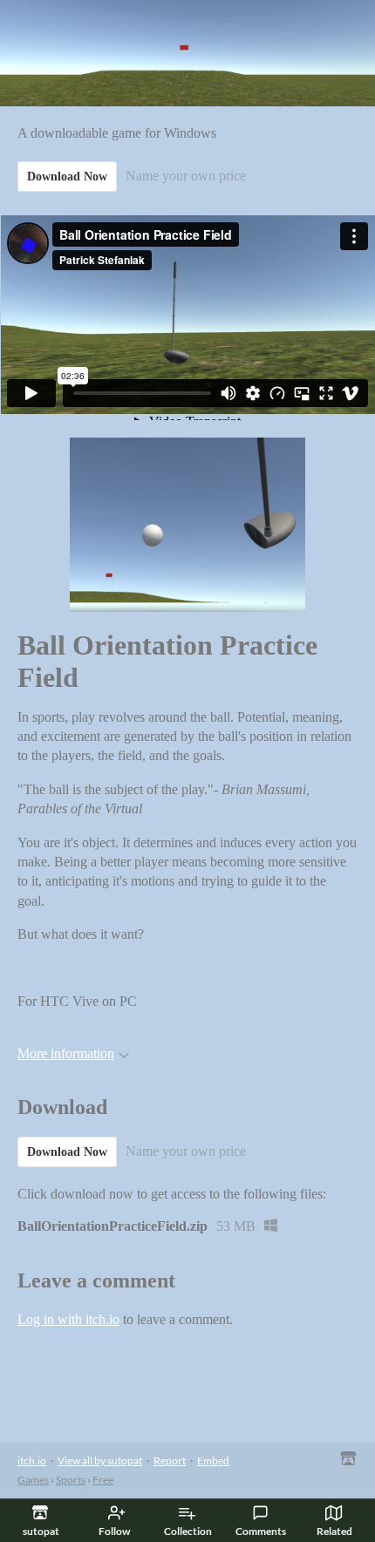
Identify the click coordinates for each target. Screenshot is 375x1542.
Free (102, 1479)
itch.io (31, 1460)
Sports (70, 1479)
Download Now (67, 176)
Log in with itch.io (68, 1319)
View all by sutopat (100, 1460)
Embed (213, 1460)
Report (169, 1460)
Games (33, 1479)
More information (65, 1053)
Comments (260, 1531)
